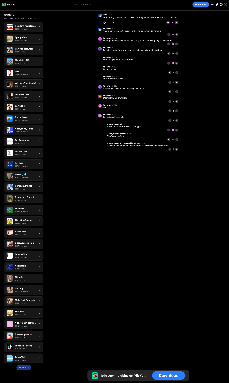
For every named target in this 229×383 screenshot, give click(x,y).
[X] (225, 4)
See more (24, 367)
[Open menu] (212, 4)
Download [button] (200, 4)
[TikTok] (217, 4)
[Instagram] (221, 4)
